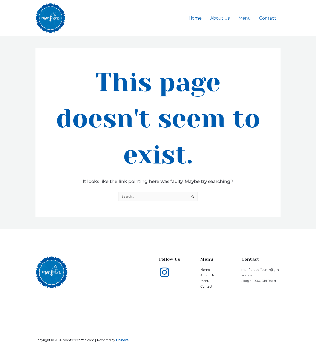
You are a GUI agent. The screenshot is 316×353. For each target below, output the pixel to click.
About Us (220, 18)
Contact (267, 18)
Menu (244, 18)
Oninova (122, 340)
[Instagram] (164, 272)
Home (195, 18)
